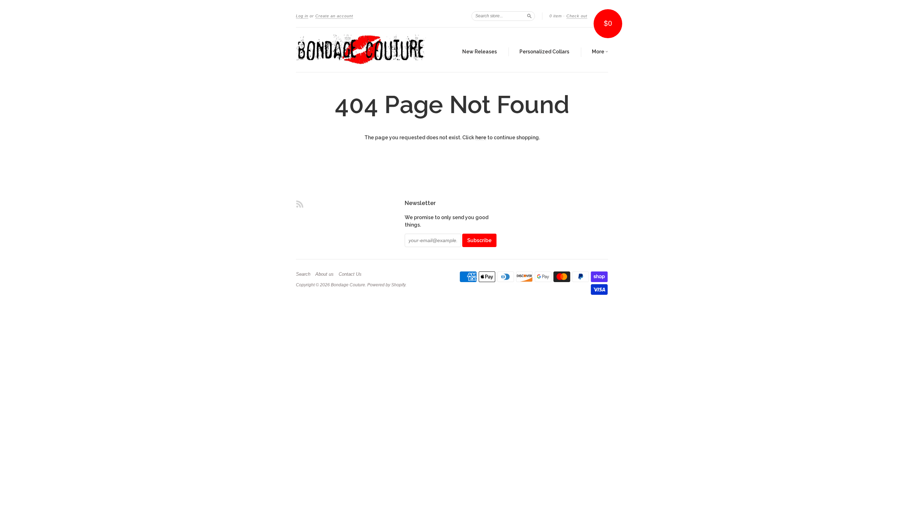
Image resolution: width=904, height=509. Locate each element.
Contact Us (350, 274)
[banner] (361, 50)
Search (303, 274)
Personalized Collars (544, 51)
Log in (302, 16)
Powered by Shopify (386, 284)
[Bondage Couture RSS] (300, 204)
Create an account (334, 16)
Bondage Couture (348, 284)
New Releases (479, 51)
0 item (555, 16)
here (480, 137)
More (598, 51)
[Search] (529, 16)
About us (324, 274)
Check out (576, 16)
